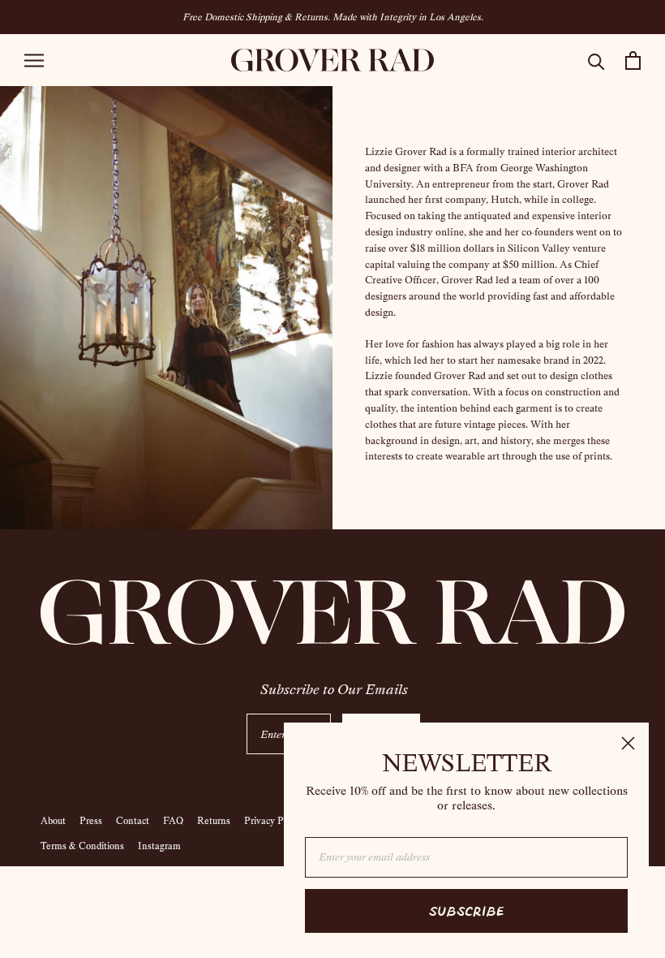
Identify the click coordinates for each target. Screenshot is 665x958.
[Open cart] (633, 60)
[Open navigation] (34, 60)
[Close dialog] (628, 743)
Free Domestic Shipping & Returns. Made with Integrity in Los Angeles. (332, 17)
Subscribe (466, 910)
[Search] (596, 60)
